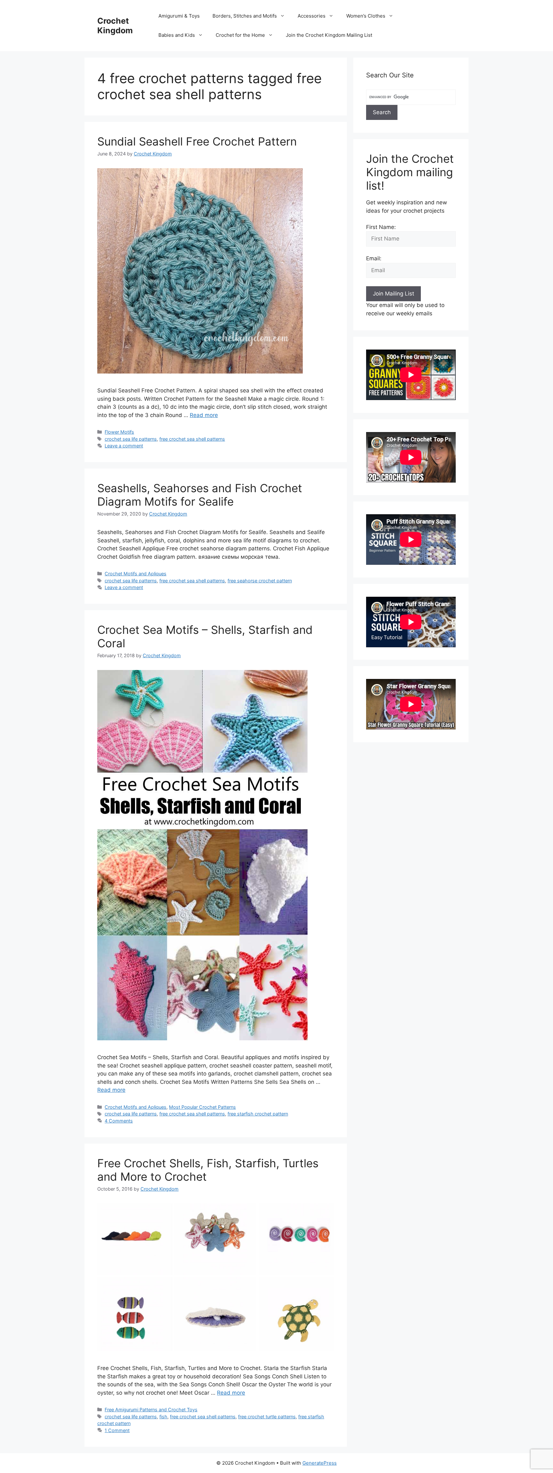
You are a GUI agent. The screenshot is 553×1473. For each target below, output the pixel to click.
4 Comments (119, 1120)
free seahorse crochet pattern (260, 580)
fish (163, 1416)
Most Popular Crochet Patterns (202, 1107)
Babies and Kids (176, 35)
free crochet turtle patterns (267, 1416)
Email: (373, 258)
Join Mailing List (393, 293)
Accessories (311, 16)
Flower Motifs (119, 432)
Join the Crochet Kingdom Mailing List (329, 35)
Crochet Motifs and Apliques (135, 573)
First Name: (381, 227)
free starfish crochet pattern (258, 1113)
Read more (204, 415)
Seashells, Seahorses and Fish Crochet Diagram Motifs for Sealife (199, 494)
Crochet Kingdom (115, 25)
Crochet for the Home (240, 35)
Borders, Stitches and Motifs (244, 16)
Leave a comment (124, 445)
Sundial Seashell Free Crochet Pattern (197, 141)
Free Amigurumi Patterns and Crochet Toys (151, 1409)
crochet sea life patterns (131, 439)
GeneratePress (319, 1463)
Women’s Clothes (365, 16)
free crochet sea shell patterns (192, 439)
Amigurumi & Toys (179, 16)
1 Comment (117, 1430)
